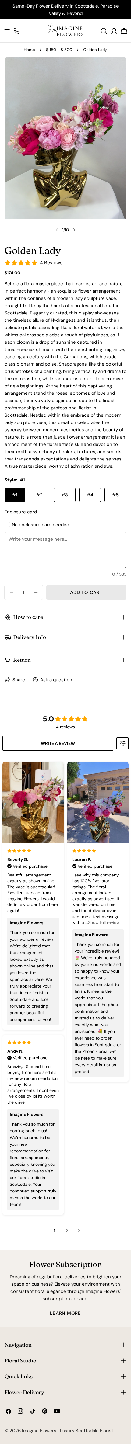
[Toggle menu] (7, 31)
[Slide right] (74, 230)
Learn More (65, 1313)
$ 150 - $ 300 (59, 49)
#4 (90, 495)
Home (29, 49)
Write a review (58, 743)
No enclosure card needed (40, 525)
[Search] (104, 31)
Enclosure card (21, 512)
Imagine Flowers (39, 1431)
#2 (39, 495)
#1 (14, 495)
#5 (115, 495)
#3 (65, 495)
